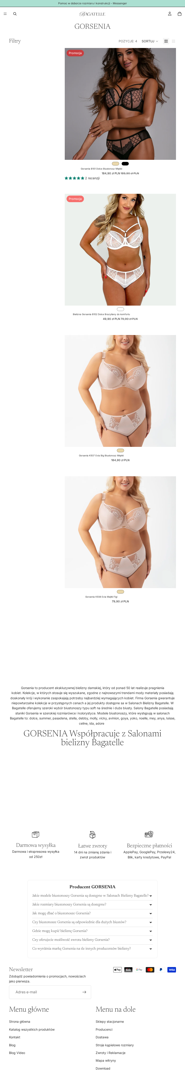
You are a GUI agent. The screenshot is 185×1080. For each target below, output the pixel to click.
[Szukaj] (15, 14)
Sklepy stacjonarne (110, 1021)
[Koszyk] (180, 14)
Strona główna (19, 1021)
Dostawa (102, 1037)
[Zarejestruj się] (84, 992)
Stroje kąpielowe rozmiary (115, 1045)
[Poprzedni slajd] (71, 104)
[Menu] (5, 14)
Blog (12, 1045)
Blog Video (17, 1053)
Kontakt (14, 1037)
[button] (150, 41)
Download (103, 1068)
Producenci (104, 1029)
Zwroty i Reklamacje (110, 1053)
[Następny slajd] (169, 104)
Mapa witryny (106, 1060)
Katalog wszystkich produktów (32, 1029)
